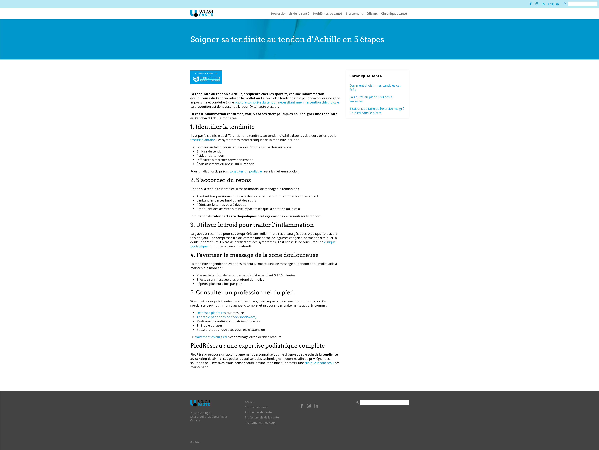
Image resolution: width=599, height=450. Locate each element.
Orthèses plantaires (211, 313)
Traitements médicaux (260, 422)
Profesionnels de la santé (262, 417)
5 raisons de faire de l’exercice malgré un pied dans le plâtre (376, 110)
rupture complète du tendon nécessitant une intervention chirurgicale (287, 102)
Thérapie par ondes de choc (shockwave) (226, 317)
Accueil (249, 402)
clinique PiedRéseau (319, 363)
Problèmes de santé (327, 13)
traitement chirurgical (211, 337)
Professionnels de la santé (290, 13)
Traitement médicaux (361, 13)
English (553, 4)
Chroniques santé (394, 13)
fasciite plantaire (202, 140)
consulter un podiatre (245, 171)
